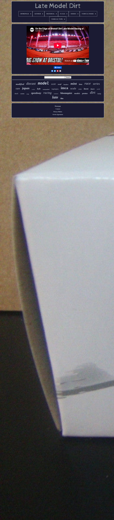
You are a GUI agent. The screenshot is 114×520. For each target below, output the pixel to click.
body (99, 94)
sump (80, 89)
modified (20, 84)
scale (73, 88)
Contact (58, 109)
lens (80, 84)
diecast (31, 83)
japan (26, 88)
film (61, 98)
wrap (27, 94)
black (93, 89)
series (96, 83)
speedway (36, 93)
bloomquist (66, 93)
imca (64, 88)
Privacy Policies (57, 112)
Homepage (58, 106)
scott (53, 84)
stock (16, 93)
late (55, 97)
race (87, 83)
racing (47, 92)
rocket (33, 89)
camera (56, 93)
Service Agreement (58, 114)
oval (59, 84)
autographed (46, 89)
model (43, 83)
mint (74, 83)
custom (22, 93)
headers (66, 84)
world (98, 89)
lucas (86, 89)
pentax (85, 93)
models (77, 93)
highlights (55, 89)
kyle (39, 89)
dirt (92, 92)
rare (18, 88)
